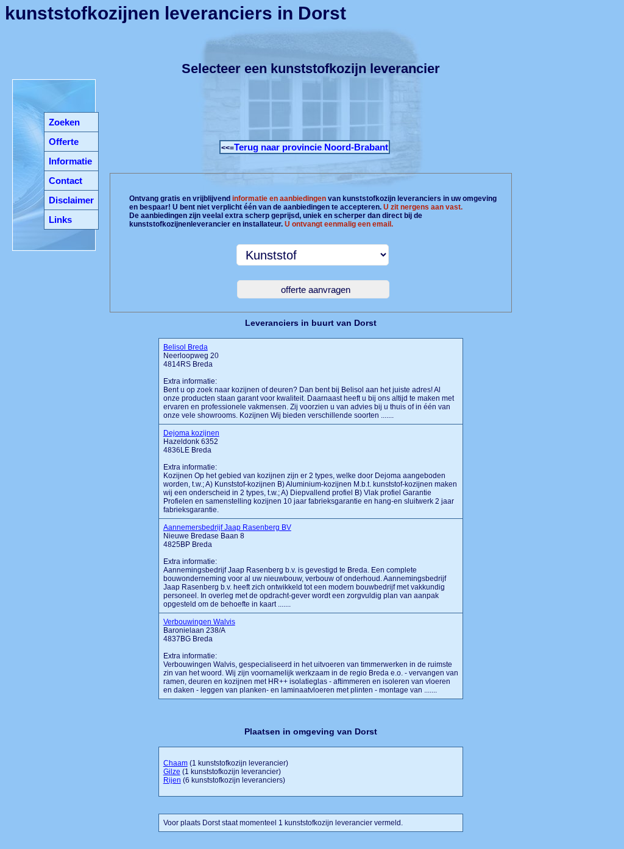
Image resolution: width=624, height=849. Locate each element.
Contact (65, 180)
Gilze (171, 771)
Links (60, 219)
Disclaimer (71, 200)
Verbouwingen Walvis (199, 622)
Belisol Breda (185, 347)
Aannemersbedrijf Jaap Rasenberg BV (227, 527)
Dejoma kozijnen (191, 433)
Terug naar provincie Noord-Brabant (311, 147)
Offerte (64, 141)
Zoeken (64, 122)
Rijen (172, 780)
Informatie (70, 161)
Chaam (175, 763)
